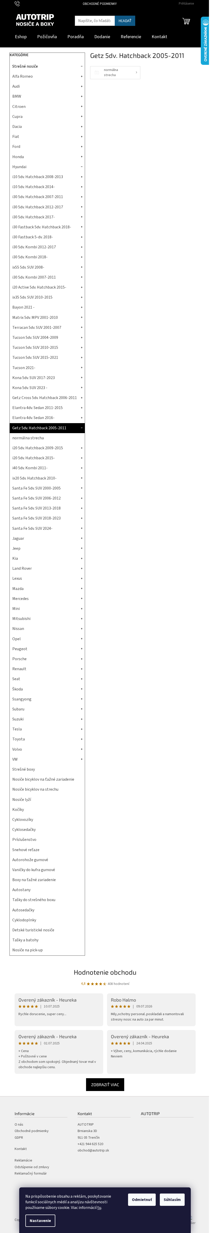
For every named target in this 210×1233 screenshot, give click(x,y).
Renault (19, 669)
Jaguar (18, 538)
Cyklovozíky (22, 819)
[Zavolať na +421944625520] (22, 3)
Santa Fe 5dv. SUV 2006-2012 (36, 498)
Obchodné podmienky (100, 4)
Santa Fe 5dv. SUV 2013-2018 (36, 508)
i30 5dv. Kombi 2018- (30, 257)
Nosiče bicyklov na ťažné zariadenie (43, 779)
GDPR (19, 1137)
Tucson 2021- (23, 368)
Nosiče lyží (21, 799)
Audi (16, 86)
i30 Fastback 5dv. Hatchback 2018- (41, 227)
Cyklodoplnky (24, 920)
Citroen (19, 106)
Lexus (17, 578)
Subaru (18, 709)
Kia (15, 558)
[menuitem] (21, 37)
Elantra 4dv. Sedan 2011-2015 (37, 408)
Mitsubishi (21, 618)
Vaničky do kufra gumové (33, 870)
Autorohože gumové (30, 860)
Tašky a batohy (25, 940)
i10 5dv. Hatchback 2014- (33, 187)
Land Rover (22, 568)
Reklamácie (23, 1160)
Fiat (15, 136)
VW (15, 759)
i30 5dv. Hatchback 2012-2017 (37, 207)
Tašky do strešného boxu (33, 900)
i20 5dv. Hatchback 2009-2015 (37, 448)
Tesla (17, 729)
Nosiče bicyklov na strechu (35, 789)
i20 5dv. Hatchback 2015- (33, 458)
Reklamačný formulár (31, 1173)
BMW (16, 96)
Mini (16, 609)
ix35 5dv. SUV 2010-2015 (32, 297)
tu (99, 1207)
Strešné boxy (23, 769)
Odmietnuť (142, 1200)
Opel (16, 639)
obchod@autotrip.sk (93, 1150)
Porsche (19, 659)
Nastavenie (40, 1221)
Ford (16, 146)
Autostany (21, 890)
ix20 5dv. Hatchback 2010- (34, 478)
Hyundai (19, 167)
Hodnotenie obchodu (105, 972)
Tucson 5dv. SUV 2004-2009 (35, 337)
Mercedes (20, 599)
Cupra (17, 116)
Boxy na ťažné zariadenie (34, 880)
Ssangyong (22, 699)
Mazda (18, 589)
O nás (19, 1124)
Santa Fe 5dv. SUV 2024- (32, 528)
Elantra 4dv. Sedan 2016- (33, 418)
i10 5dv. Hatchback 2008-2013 (37, 177)
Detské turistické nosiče (33, 930)
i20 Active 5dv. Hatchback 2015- (39, 287)
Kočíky (18, 809)
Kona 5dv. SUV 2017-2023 (33, 378)
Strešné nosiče (25, 66)
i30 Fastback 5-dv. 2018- (32, 237)
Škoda (17, 689)
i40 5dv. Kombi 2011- (30, 468)
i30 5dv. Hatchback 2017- (33, 217)
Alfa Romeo (22, 76)
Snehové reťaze (25, 850)
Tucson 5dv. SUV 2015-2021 (35, 357)
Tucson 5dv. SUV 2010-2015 (35, 347)
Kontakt (21, 1149)
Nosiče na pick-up (27, 950)
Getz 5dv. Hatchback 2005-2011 (39, 428)
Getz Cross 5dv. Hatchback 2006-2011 (44, 398)
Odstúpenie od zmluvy (32, 1167)
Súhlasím (172, 1200)
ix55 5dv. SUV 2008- (28, 267)
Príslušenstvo (24, 839)
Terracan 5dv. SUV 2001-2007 (36, 327)
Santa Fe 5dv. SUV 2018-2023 (36, 518)
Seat (16, 679)
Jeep (16, 548)
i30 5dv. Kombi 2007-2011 (34, 277)
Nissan (18, 628)
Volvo (17, 749)
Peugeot (19, 649)
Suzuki (18, 719)
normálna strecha (28, 438)
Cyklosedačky (24, 829)
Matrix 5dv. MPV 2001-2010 (35, 317)
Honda (18, 157)
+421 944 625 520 (90, 1144)
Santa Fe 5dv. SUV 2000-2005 (36, 488)
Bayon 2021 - (23, 307)
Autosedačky (23, 910)
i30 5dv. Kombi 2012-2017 (34, 247)
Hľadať (125, 20)
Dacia (17, 126)
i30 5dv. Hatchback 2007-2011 (37, 197)
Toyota (18, 739)
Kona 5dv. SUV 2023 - (29, 388)
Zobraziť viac (105, 1084)
